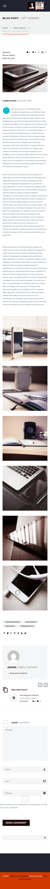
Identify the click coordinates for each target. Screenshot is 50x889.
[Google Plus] (11, 633)
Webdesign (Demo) (27, 626)
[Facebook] (4, 633)
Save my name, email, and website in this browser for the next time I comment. (23, 806)
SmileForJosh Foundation (19, 876)
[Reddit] (25, 633)
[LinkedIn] (22, 633)
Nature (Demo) (9, 55)
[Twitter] (8, 633)
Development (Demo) (13, 622)
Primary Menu (5, 6)
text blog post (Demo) (29, 695)
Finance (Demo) (31, 622)
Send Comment (16, 822)
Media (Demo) (10, 626)
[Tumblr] (18, 633)
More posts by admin (18, 673)
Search (44, 837)
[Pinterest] (15, 633)
